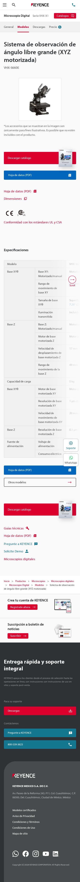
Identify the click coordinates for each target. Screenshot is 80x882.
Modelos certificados (24, 810)
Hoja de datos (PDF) (17, 191)
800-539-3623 (15, 744)
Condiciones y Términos (26, 822)
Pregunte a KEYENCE (18, 544)
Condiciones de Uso (23, 827)
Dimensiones (13, 198)
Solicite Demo (13, 551)
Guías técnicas (14, 528)
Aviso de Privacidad (23, 816)
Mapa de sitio (20, 833)
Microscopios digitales (19, 559)
